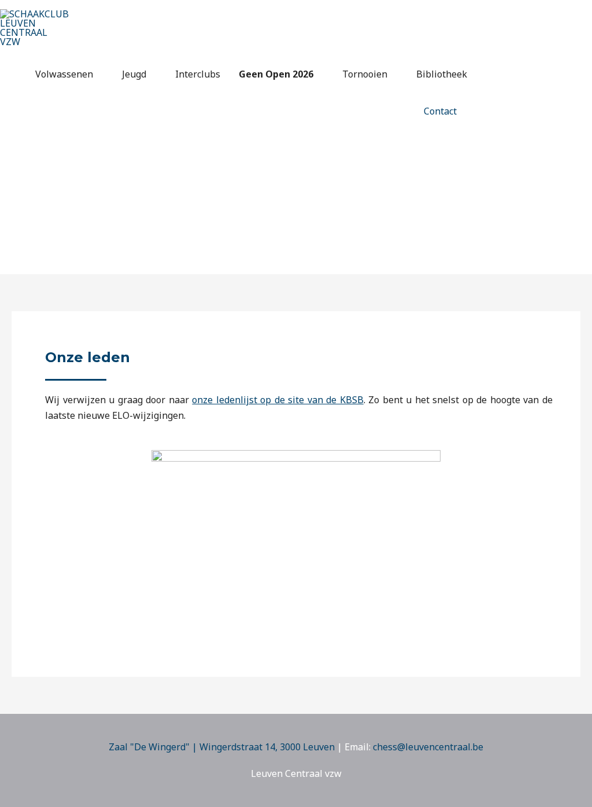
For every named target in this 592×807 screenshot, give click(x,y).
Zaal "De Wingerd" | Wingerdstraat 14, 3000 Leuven (222, 746)
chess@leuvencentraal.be (428, 746)
